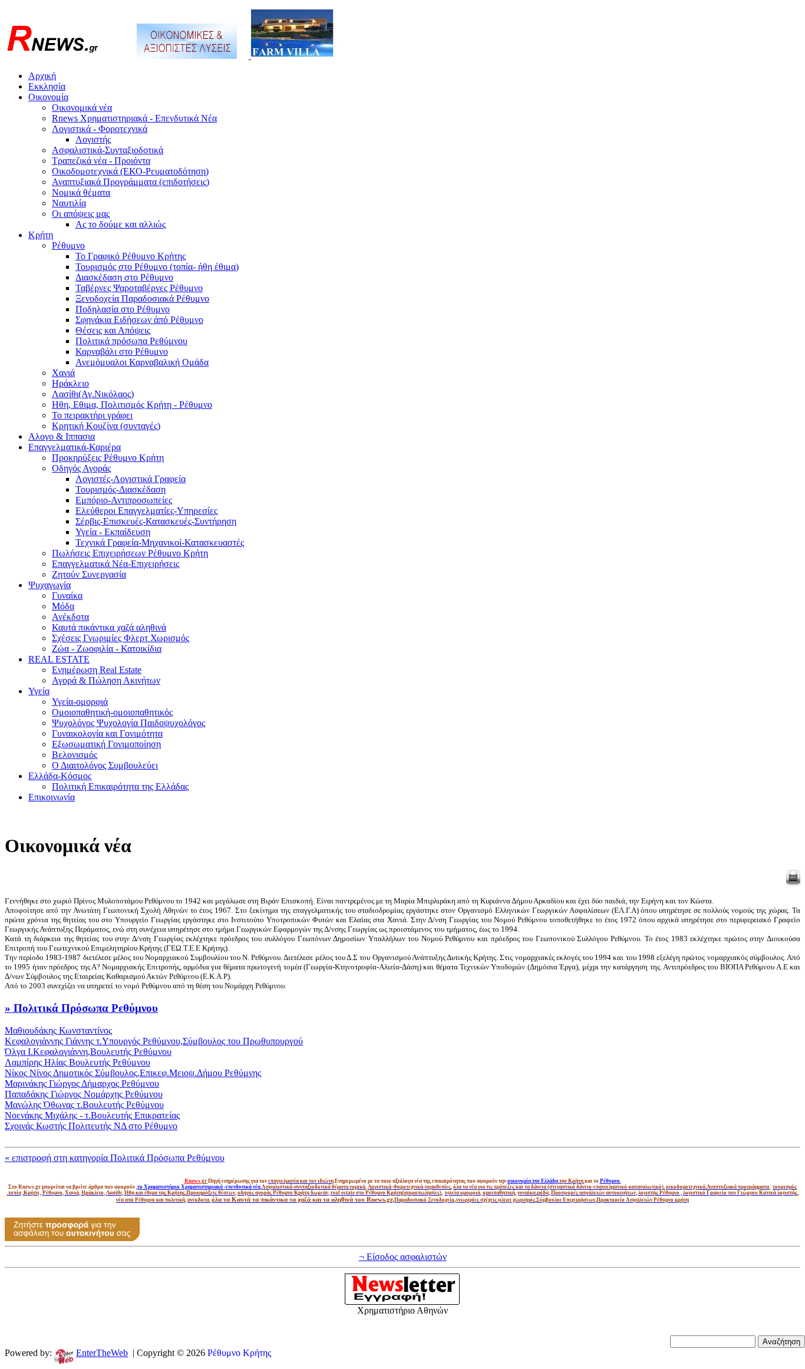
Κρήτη (40, 235)
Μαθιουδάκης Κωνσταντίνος (58, 1030)
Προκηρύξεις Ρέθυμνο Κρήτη (108, 458)
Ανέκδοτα (70, 617)
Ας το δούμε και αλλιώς (120, 224)
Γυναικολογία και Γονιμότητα (107, 733)
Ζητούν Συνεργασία (89, 574)
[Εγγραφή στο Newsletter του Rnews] (402, 1302)
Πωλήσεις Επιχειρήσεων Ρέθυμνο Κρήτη (130, 553)
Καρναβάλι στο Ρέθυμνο (121, 352)
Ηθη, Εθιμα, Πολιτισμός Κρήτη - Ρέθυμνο (132, 405)
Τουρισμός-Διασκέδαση (120, 489)
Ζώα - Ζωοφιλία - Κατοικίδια (106, 649)
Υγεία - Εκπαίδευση (112, 532)
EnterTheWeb (102, 1353)
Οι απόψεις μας (81, 214)
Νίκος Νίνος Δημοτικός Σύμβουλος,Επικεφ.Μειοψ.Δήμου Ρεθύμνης (133, 1073)
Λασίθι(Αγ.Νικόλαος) (93, 394)
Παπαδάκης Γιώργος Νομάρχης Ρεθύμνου (84, 1094)
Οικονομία (48, 97)
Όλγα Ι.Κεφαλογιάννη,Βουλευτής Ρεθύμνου (88, 1052)
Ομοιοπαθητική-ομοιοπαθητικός (112, 712)
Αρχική (42, 76)
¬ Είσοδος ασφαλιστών (403, 1257)
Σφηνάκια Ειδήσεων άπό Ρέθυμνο (139, 320)
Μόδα (63, 606)
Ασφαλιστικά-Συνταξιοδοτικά (107, 150)
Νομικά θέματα (81, 192)
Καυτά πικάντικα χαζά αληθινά (109, 627)
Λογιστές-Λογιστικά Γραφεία (130, 479)
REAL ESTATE (59, 659)
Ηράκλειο (70, 383)
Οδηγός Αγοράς (81, 468)
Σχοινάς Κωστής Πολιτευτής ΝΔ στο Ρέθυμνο (91, 1126)
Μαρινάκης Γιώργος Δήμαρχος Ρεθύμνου (82, 1083)
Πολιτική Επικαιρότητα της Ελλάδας (120, 786)
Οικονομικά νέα (82, 108)
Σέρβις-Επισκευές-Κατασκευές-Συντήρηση (155, 521)
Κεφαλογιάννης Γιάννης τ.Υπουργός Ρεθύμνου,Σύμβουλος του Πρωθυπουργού (154, 1041)
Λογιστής (93, 139)
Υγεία (39, 691)
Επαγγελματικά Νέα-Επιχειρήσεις (115, 564)
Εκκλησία (46, 86)
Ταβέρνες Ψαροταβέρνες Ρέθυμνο (139, 288)
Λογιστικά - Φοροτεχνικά (99, 129)
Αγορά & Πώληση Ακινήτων (106, 680)
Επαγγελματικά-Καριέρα (74, 447)
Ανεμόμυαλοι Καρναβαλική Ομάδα (142, 362)
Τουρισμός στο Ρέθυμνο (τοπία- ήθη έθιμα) (157, 267)
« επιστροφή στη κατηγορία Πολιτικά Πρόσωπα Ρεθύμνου (115, 1158)
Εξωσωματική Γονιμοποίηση (106, 744)
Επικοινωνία (51, 797)
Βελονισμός (74, 755)
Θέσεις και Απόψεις (112, 330)
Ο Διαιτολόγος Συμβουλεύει (105, 765)
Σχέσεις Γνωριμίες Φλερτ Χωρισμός (120, 638)
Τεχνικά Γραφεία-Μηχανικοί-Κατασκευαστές (159, 542)
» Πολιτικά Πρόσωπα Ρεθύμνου (81, 1008)
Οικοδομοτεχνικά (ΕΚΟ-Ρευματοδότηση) (130, 171)
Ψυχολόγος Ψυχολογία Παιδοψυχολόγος (128, 723)
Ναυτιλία (69, 203)
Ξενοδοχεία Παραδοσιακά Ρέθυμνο (142, 298)
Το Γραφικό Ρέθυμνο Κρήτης (130, 256)
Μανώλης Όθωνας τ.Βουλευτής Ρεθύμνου (84, 1105)
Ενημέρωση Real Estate (96, 670)
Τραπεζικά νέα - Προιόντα (101, 161)
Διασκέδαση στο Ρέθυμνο (124, 277)
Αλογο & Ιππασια (61, 436)
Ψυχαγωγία (49, 585)
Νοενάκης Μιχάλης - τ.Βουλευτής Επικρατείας (92, 1115)
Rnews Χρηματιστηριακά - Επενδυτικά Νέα (134, 118)
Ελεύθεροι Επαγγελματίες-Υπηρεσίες (146, 511)
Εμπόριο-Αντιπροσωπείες (123, 500)
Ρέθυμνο (68, 245)
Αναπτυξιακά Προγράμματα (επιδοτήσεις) (130, 182)
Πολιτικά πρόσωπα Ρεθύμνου (131, 341)
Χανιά (63, 373)
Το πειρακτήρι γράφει (92, 415)
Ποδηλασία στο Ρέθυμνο (122, 309)
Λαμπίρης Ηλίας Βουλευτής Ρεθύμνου (77, 1062)
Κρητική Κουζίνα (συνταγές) (106, 426)
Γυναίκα (67, 596)
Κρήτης (257, 1353)
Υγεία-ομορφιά (80, 702)
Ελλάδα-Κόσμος (59, 776)
